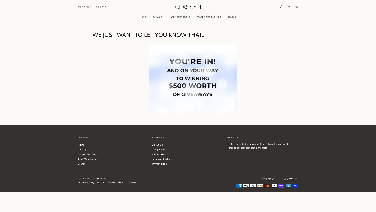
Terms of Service (161, 159)
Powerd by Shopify (86, 183)
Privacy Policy (160, 163)
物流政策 (132, 182)
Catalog (82, 149)
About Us (157, 144)
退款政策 (100, 182)
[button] (281, 7)
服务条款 (121, 182)
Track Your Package (88, 159)
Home (81, 144)
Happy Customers (88, 154)
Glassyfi (88, 178)
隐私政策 (111, 182)
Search (81, 163)
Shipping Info (159, 149)
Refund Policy (160, 154)
